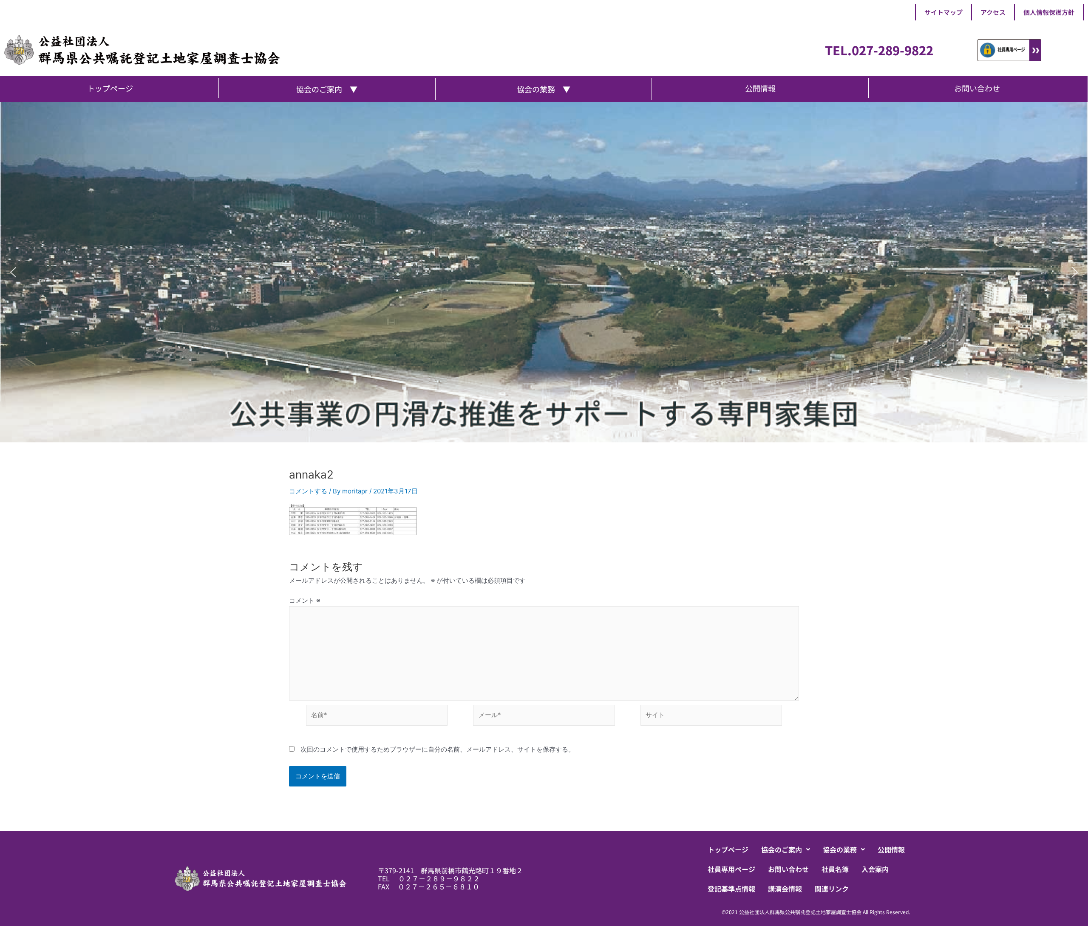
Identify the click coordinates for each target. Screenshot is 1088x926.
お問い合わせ (788, 869)
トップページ (728, 849)
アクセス (993, 12)
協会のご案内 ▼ (326, 88)
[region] (544, 272)
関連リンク (832, 888)
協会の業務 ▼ (543, 88)
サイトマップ (943, 12)
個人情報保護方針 (1048, 12)
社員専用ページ (731, 869)
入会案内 (875, 869)
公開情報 (891, 849)
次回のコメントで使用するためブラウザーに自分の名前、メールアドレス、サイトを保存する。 (437, 749)
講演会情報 (785, 888)
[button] (13, 272)
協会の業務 (840, 849)
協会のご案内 (781, 849)
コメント (304, 600)
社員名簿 (835, 869)
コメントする (308, 491)
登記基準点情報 (731, 888)
